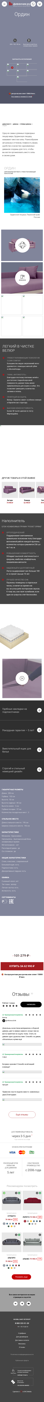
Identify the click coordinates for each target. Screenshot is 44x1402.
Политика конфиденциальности (22, 1354)
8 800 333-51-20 (33, 4)
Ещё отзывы (22, 1114)
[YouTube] (29, 1304)
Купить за (22, 966)
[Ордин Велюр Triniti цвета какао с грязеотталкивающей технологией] (22, 73)
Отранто (12, 1216)
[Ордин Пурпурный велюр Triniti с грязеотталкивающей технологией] (12, 66)
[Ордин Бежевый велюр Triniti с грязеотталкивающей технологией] (32, 66)
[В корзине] (39, 4)
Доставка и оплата (22, 1340)
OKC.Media (27, 1391)
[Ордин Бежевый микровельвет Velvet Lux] (22, 79)
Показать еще (21, 1277)
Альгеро (11, 1258)
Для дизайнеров (22, 1337)
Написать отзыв (31, 1005)
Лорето (26, 1217)
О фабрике (22, 1333)
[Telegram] (22, 1304)
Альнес (26, 1259)
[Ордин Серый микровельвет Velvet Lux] (32, 73)
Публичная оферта (22, 1360)
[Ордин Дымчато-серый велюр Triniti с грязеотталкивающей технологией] (22, 66)
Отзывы (22, 1347)
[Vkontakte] (15, 1304)
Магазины (22, 1344)
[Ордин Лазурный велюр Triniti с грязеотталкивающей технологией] (12, 73)
